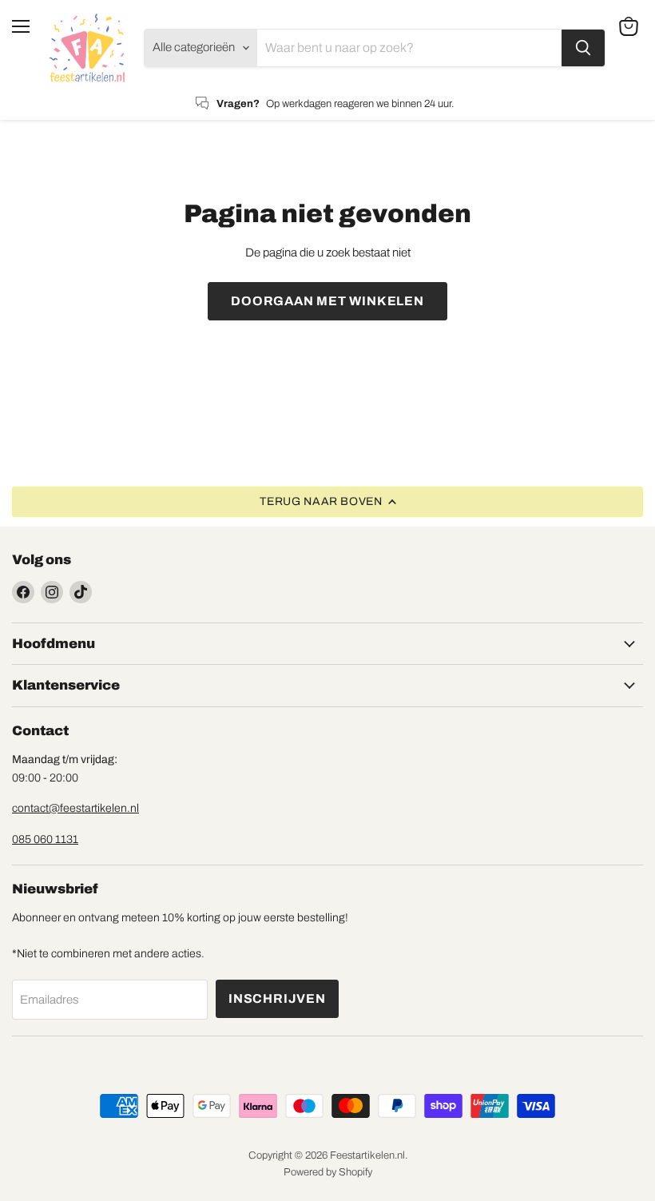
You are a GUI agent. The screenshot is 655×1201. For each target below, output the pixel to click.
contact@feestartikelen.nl (75, 808)
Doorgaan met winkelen (327, 301)
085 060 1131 (45, 839)
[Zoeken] (583, 48)
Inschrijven (277, 998)
